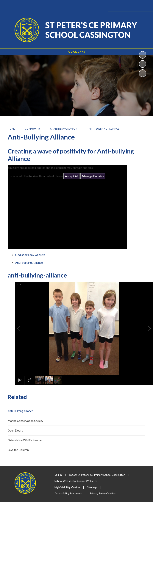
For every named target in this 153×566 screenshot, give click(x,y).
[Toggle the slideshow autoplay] (142, 55)
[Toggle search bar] (134, 6)
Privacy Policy (98, 493)
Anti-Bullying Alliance (104, 128)
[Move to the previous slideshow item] (142, 64)
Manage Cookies (93, 176)
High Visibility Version (67, 487)
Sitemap (92, 487)
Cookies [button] (111, 493)
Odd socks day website (30, 254)
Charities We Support (64, 128)
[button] (23, 328)
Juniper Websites (87, 480)
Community (32, 128)
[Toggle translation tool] (123, 6)
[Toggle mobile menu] (144, 6)
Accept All (71, 176)
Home (11, 128)
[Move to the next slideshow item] (142, 73)
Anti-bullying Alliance (29, 262)
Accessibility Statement (68, 493)
